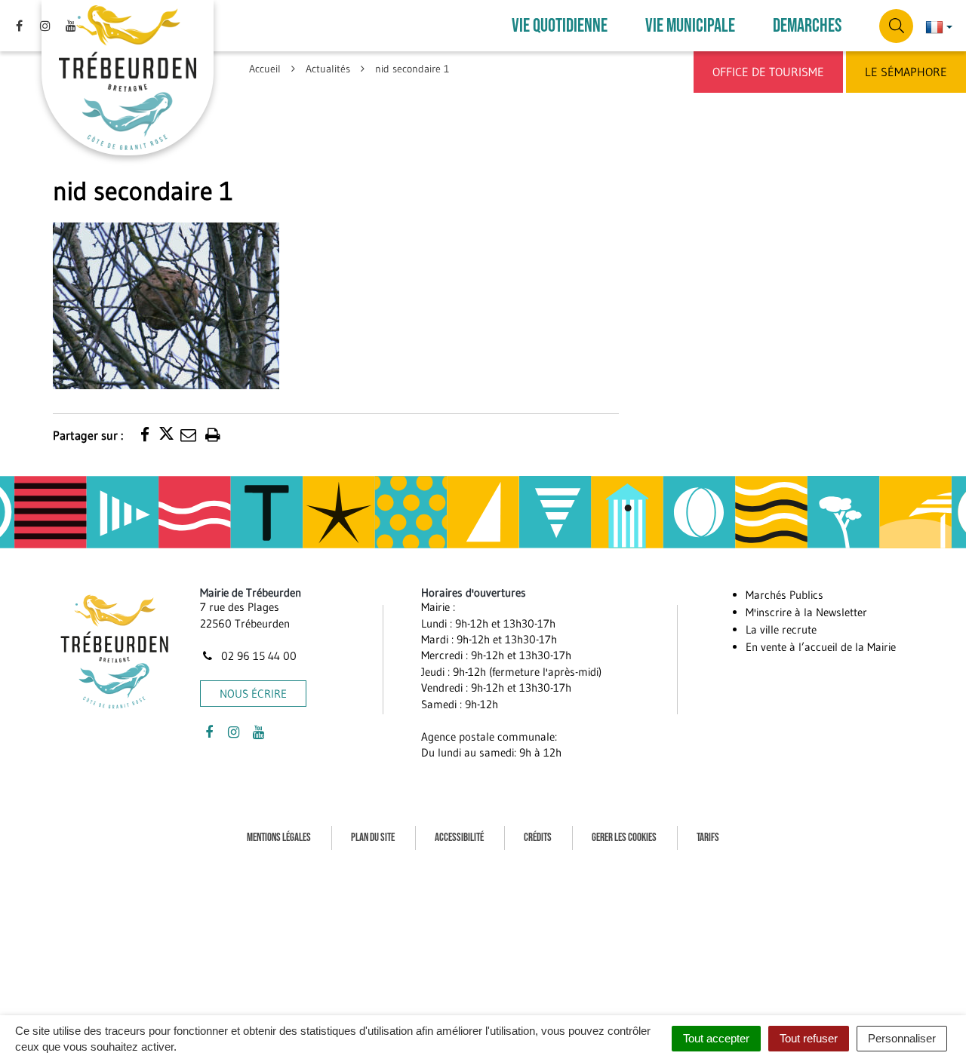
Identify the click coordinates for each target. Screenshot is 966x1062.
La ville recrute (781, 629)
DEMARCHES (807, 26)
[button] (166, 304)
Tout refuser (809, 1038)
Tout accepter (716, 1038)
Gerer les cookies (624, 837)
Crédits (538, 837)
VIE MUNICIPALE (690, 26)
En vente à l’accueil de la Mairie (821, 647)
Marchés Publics (784, 595)
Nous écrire (253, 693)
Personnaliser (902, 1038)
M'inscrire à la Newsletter (806, 612)
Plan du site (373, 837)
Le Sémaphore (906, 71)
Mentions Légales (279, 837)
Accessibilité (459, 837)
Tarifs (708, 837)
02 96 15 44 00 (257, 656)
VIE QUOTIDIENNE (560, 26)
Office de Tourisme (768, 71)
